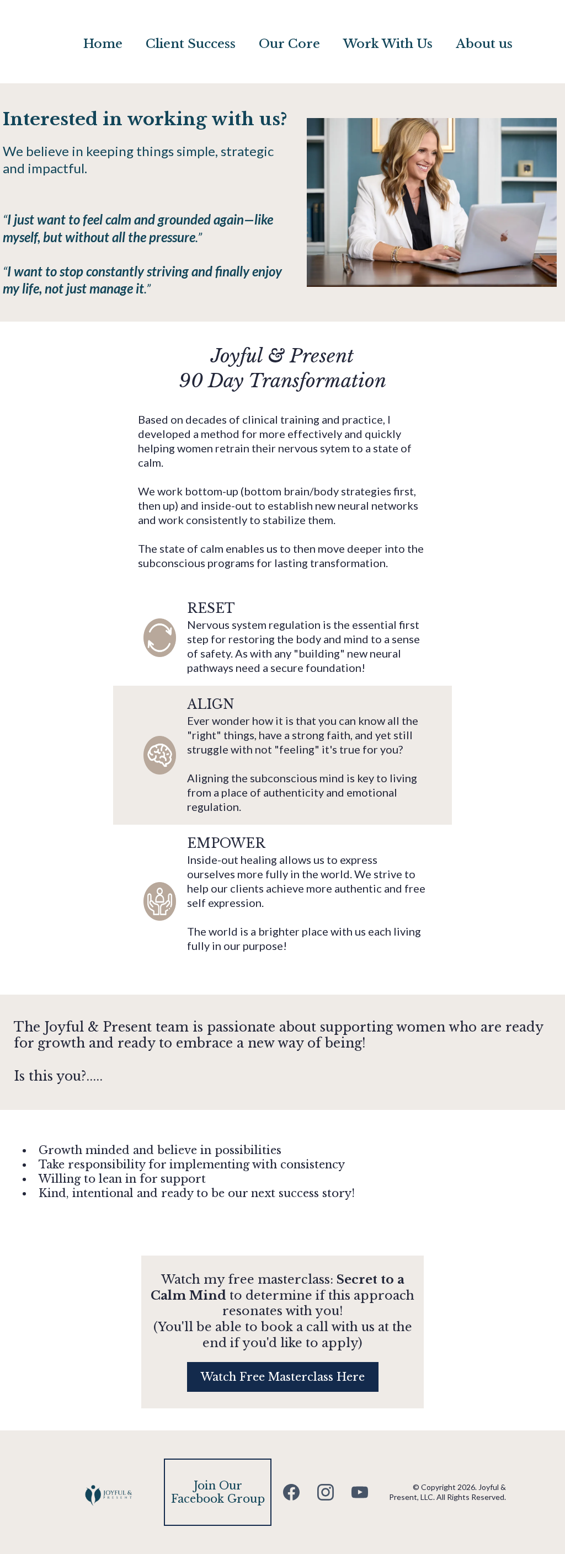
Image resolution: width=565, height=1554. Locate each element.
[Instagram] (325, 1492)
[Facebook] (291, 1492)
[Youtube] (360, 1492)
